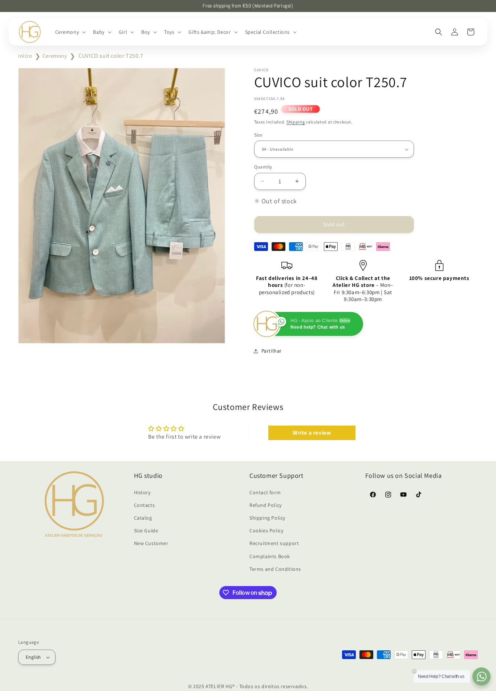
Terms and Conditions (275, 568)
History (142, 492)
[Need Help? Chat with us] (481, 676)
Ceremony (54, 55)
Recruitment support (274, 543)
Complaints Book (269, 556)
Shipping (295, 122)
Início (25, 55)
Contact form (265, 492)
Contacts (144, 504)
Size (258, 135)
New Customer (151, 543)
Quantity (263, 167)
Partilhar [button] (271, 350)
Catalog (143, 517)
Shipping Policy (267, 517)
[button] (70, 32)
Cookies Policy (266, 530)
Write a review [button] (312, 432)
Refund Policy (265, 504)
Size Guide (146, 530)
